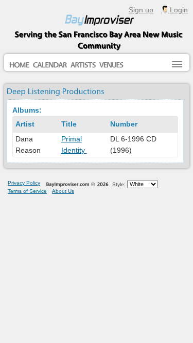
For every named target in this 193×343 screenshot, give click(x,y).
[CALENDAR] (50, 65)
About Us (63, 191)
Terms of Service (27, 191)
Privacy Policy (24, 183)
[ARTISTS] (83, 65)
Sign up (141, 10)
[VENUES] (111, 65)
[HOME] (19, 65)
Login (179, 10)
